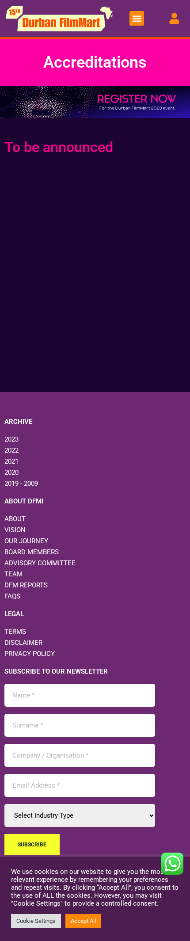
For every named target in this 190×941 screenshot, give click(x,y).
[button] (136, 18)
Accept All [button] (83, 921)
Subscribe (32, 845)
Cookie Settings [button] (36, 921)
